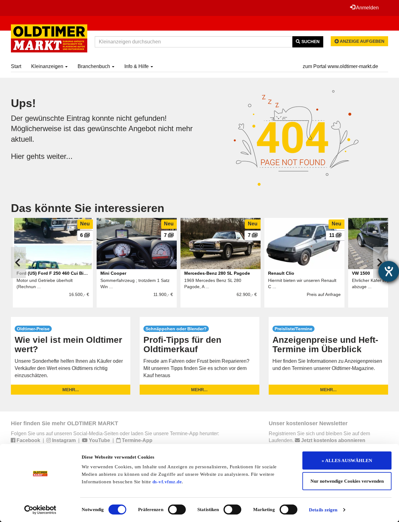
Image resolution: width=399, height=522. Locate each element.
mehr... (70, 389)
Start (16, 66)
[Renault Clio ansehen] (304, 243)
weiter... (60, 156)
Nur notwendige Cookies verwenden (347, 481)
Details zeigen (323, 509)
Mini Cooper (113, 273)
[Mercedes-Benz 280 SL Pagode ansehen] (220, 243)
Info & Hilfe (137, 66)
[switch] (177, 510)
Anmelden (367, 7)
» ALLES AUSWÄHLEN (347, 460)
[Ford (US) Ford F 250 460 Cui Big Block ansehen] (53, 243)
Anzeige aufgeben (361, 41)
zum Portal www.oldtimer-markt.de (340, 66)
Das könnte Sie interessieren (87, 208)
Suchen (310, 41)
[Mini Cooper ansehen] (137, 243)
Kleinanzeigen (48, 66)
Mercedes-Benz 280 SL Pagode (217, 273)
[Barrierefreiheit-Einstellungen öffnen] (388, 271)
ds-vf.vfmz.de (167, 481)
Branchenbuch (94, 66)
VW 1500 (361, 273)
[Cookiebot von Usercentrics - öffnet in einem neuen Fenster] (40, 510)
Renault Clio (281, 273)
